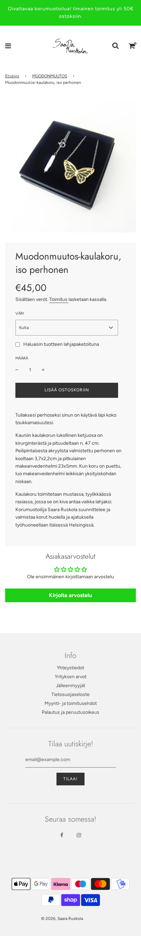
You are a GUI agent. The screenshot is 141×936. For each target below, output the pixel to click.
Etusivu (12, 76)
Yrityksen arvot (71, 677)
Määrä (21, 358)
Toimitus (58, 299)
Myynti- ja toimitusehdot (70, 703)
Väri (19, 313)
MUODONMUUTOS (49, 76)
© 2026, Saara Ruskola (62, 918)
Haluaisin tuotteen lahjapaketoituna (61, 344)
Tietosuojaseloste (70, 694)
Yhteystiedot (70, 668)
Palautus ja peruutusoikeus (70, 712)
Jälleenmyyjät (70, 685)
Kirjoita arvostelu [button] (70, 595)
